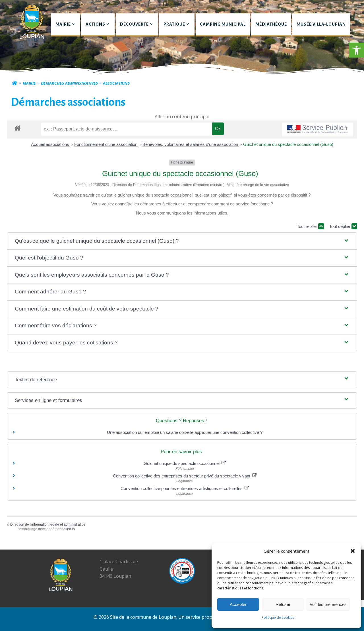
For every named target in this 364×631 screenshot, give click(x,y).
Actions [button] (95, 24)
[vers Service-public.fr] (317, 129)
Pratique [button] (174, 24)
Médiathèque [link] (271, 24)
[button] (356, 50)
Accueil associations (50, 144)
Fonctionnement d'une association (106, 144)
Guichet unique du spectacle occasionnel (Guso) (288, 144)
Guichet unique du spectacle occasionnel (182, 463)
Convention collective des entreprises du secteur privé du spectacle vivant (182, 475)
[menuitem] (65, 24)
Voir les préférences (328, 604)
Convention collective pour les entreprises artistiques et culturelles (182, 488)
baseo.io (68, 529)
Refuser (283, 604)
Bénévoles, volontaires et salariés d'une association (190, 144)
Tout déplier (340, 226)
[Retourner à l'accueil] (14, 83)
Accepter (238, 604)
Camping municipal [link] (223, 24)
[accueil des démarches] (17, 127)
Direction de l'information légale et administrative (47, 524)
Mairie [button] (63, 24)
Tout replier (307, 226)
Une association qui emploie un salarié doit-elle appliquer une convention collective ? (184, 432)
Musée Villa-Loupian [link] (321, 24)
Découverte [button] (134, 24)
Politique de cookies (278, 617)
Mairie (29, 83)
